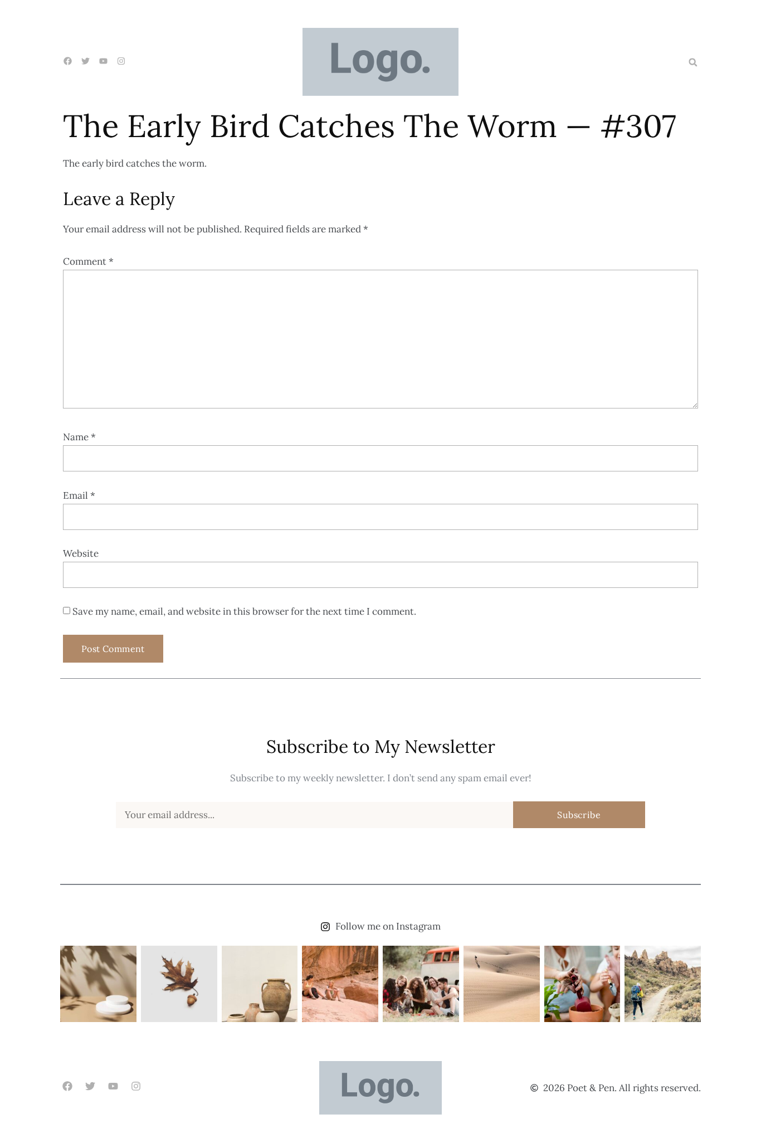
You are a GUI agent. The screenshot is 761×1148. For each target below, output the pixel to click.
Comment (88, 261)
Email (79, 495)
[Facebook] (67, 1086)
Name (79, 437)
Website (81, 553)
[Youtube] (113, 1086)
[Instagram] (136, 1086)
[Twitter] (90, 1086)
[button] (693, 62)
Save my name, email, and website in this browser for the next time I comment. (244, 611)
